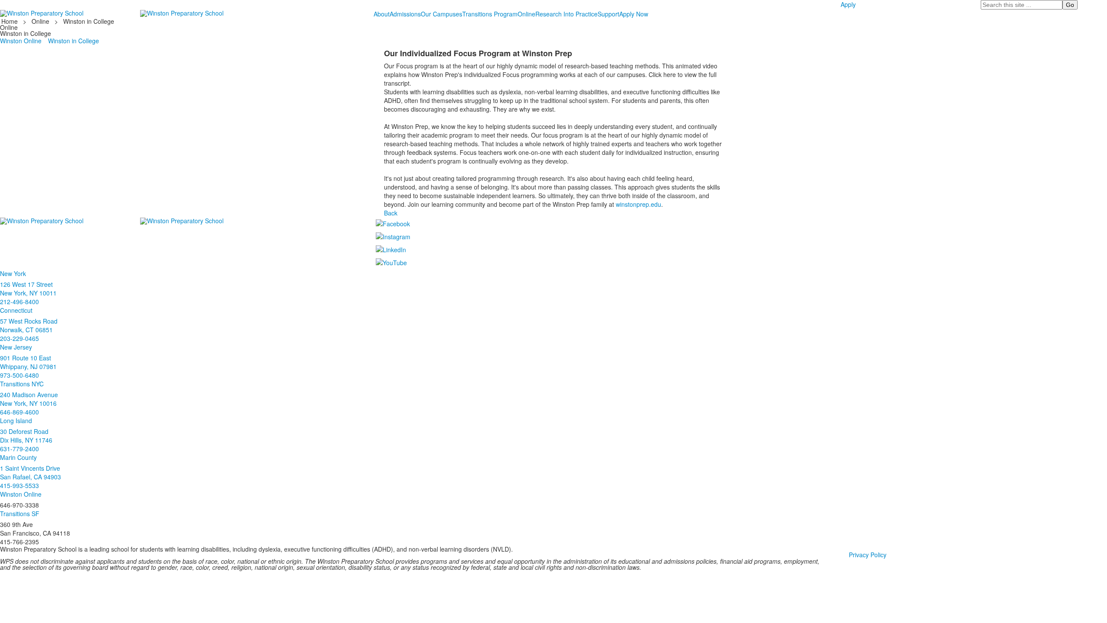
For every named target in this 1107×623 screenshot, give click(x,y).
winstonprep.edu (638, 204)
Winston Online (21, 40)
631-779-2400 (19, 448)
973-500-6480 (19, 375)
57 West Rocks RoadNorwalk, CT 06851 (29, 325)
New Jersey (16, 347)
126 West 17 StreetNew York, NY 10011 (28, 288)
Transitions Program (490, 14)
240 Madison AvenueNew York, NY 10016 (29, 399)
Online (526, 14)
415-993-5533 (19, 485)
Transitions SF (19, 513)
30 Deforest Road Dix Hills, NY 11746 (26, 435)
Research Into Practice (566, 14)
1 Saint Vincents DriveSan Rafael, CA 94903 (30, 472)
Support (608, 14)
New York (13, 273)
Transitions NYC (22, 383)
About (382, 14)
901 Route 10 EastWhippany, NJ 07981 (28, 362)
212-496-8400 (19, 301)
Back (390, 213)
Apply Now (633, 14)
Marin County (18, 457)
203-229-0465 (19, 338)
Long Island (16, 420)
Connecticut (16, 310)
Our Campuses (441, 14)
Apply (848, 4)
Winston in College (88, 21)
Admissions (405, 14)
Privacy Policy (867, 554)
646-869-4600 (19, 412)
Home (10, 21)
